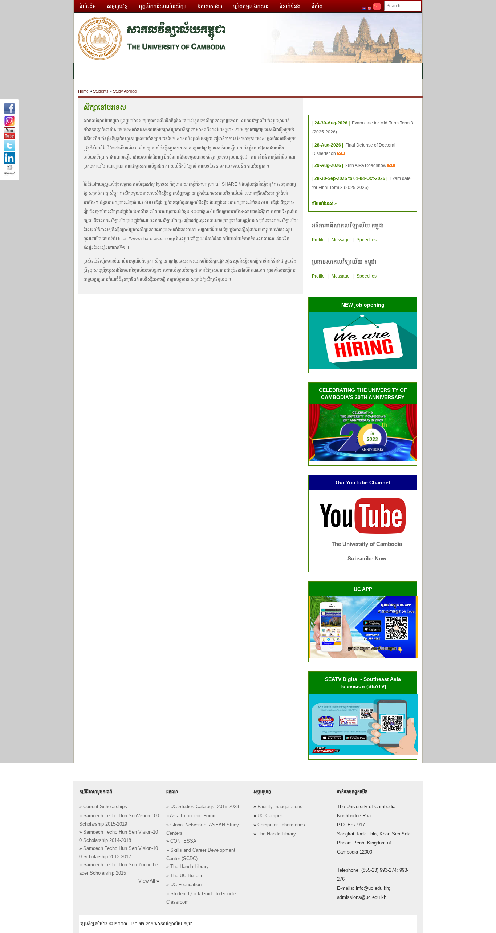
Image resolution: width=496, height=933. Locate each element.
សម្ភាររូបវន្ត (117, 6)
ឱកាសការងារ (209, 6)
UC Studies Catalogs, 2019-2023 (204, 806)
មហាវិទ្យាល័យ (121, 71)
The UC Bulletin (186, 875)
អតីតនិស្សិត (269, 71)
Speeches (367, 239)
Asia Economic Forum (193, 815)
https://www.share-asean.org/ (146, 238)
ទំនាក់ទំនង (289, 6)
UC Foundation (186, 884)
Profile (318, 239)
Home (83, 91)
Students (101, 91)
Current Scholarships (105, 806)
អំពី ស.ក (87, 71)
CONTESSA (183, 841)
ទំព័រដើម (87, 6)
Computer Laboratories (281, 824)
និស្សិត (205, 71)
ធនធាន (181, 71)
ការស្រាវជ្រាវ (234, 71)
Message (341, 239)
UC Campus (270, 815)
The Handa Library (189, 866)
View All (146, 881)
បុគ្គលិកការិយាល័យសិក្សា (162, 6)
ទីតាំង (316, 6)
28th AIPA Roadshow (366, 165)
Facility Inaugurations (279, 806)
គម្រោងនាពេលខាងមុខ (316, 71)
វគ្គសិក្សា (155, 71)
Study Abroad (125, 91)
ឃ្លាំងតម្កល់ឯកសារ (250, 6)
